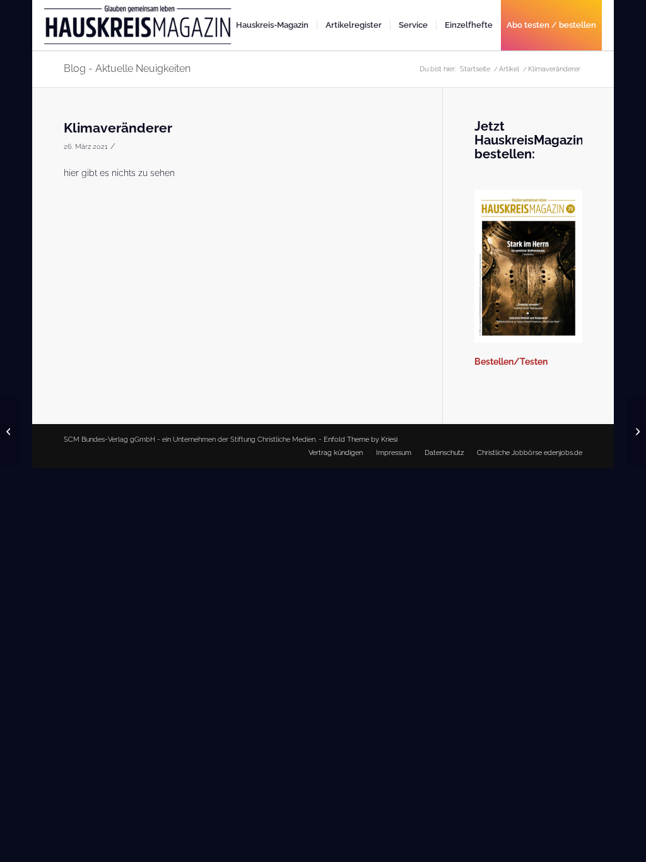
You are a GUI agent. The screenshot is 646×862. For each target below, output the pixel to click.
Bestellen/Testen (511, 362)
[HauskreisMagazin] (138, 30)
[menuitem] (272, 25)
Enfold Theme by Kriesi (360, 439)
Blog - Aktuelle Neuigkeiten (127, 68)
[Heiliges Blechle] (10, 431)
